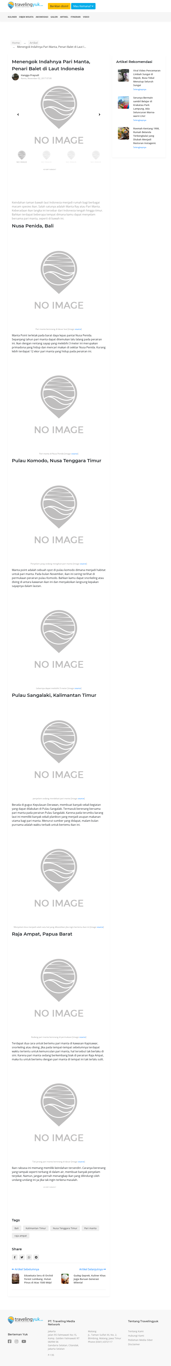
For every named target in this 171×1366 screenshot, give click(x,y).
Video (86, 16)
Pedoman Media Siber (140, 1340)
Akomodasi (42, 16)
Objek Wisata (26, 16)
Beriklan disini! (59, 6)
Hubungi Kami (136, 1335)
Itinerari (76, 16)
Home (16, 43)
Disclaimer (134, 1344)
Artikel (64, 16)
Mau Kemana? (82, 6)
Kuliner (12, 16)
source (78, 329)
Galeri (54, 16)
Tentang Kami (136, 1331)
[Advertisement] (72, 185)
